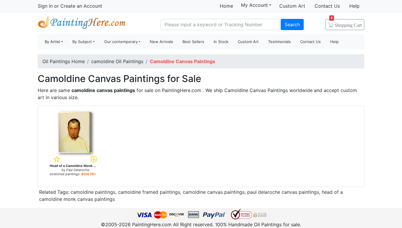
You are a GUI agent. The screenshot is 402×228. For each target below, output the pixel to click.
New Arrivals (161, 41)
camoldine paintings (93, 192)
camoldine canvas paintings (214, 192)
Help (354, 6)
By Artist (52, 41)
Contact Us (327, 6)
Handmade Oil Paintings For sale (82, 23)
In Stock (221, 41)
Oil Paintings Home (63, 61)
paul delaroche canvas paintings (283, 192)
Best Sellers (193, 41)
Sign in (45, 6)
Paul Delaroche (77, 170)
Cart (346, 23)
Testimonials (279, 41)
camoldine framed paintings (149, 192)
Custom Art (292, 6)
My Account (254, 5)
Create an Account (81, 6)
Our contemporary (121, 41)
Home (226, 6)
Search (292, 24)
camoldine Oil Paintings (117, 61)
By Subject (82, 41)
